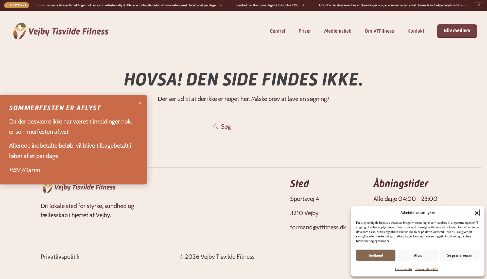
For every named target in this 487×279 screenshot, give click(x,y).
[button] (476, 212)
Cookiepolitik (403, 269)
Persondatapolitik (426, 269)
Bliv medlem (457, 30)
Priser (305, 31)
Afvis (418, 255)
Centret (277, 31)
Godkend (376, 255)
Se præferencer (459, 255)
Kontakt (415, 31)
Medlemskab (338, 31)
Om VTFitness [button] (379, 31)
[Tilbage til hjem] (61, 31)
